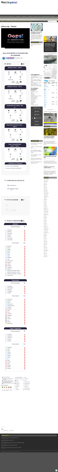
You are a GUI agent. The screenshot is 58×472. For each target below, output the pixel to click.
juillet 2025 (45, 184)
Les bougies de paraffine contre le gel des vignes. (49, 137)
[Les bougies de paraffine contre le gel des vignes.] (50, 131)
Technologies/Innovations (46, 16)
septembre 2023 (46, 214)
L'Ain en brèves (33, 99)
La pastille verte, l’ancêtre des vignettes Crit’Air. (36, 32)
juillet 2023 (45, 217)
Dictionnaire (52, 16)
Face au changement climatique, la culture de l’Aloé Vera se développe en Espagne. (36, 80)
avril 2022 (45, 238)
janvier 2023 (45, 226)
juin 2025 (45, 185)
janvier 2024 (45, 208)
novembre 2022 (46, 229)
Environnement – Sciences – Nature (36, 95)
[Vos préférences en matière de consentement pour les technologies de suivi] (56, 470)
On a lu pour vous (33, 101)
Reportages (18, 16)
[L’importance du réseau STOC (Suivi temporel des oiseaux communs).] (50, 39)
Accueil (1, 16)
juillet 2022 (45, 235)
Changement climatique (34, 91)
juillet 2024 (45, 199)
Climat (32, 92)
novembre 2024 (46, 193)
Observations (24, 16)
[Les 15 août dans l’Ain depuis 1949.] (50, 151)
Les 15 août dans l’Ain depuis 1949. (50, 157)
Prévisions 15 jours (11, 16)
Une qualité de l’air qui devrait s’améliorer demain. (49, 167)
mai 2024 (45, 202)
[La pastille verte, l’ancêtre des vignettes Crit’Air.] (37, 27)
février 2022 (45, 241)
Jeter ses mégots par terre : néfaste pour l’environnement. (9, 445)
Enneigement (30, 16)
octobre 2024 (46, 194)
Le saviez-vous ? (33, 100)
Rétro (40, 16)
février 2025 (45, 188)
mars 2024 (45, 205)
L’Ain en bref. (46, 126)
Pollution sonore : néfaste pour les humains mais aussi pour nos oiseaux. (11, 447)
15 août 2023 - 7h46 (47, 158)
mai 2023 (45, 220)
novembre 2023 (46, 211)
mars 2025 (45, 187)
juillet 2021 (45, 244)
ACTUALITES (5, 16)
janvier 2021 (45, 247)
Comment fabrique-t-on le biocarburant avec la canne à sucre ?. (10, 437)
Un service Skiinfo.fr (50, 109)
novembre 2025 (46, 179)
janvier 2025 (45, 190)
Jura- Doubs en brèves (34, 98)
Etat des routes (35, 16)
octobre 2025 (46, 181)
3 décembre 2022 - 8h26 (47, 168)
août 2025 (45, 182)
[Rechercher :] (52, 21)
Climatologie (32, 93)
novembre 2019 (46, 250)
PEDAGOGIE (32, 102)
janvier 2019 (45, 256)
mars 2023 (45, 223)
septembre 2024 (46, 196)
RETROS (32, 103)
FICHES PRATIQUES (34, 97)
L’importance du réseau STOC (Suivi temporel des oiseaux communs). (50, 45)
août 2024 (45, 197)
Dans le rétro (33, 94)
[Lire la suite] (52, 50)
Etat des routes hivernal (34, 96)
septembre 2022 (46, 232)
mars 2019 (45, 253)
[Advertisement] (39, 7)
